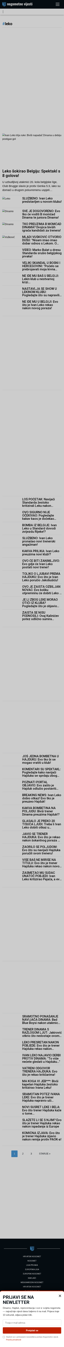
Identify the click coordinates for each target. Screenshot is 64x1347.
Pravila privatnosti (13, 1340)
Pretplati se (32, 1330)
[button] (59, 1295)
